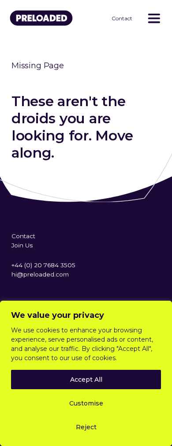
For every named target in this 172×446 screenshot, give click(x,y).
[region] (86, 373)
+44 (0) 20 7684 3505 (43, 265)
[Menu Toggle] (153, 18)
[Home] (44, 24)
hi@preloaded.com (40, 274)
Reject (86, 427)
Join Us (22, 245)
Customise (86, 403)
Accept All (86, 379)
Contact (122, 18)
